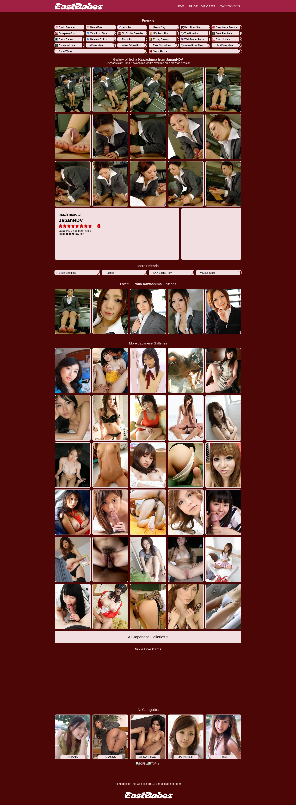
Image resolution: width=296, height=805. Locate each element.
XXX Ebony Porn (162, 272)
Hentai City (159, 27)
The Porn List (191, 33)
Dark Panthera (224, 33)
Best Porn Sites (193, 27)
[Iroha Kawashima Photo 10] (73, 184)
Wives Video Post (131, 45)
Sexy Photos (160, 51)
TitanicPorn (128, 39)
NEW (180, 6)
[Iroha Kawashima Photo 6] (110, 136)
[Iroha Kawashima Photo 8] (186, 136)
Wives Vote (96, 45)
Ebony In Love (67, 45)
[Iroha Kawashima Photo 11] (110, 184)
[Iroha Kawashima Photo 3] (186, 89)
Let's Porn (127, 27)
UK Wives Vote (224, 45)
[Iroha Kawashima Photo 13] (186, 184)
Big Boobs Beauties (133, 33)
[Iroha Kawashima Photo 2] (148, 89)
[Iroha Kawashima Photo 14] (223, 184)
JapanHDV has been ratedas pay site (75, 223)
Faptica (110, 272)
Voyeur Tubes (207, 272)
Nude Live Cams (148, 649)
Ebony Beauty (161, 39)
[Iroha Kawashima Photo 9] (223, 136)
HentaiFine (96, 27)
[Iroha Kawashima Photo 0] (73, 89)
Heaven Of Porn (99, 39)
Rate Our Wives (162, 45)
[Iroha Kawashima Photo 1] (110, 89)
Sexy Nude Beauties (227, 27)
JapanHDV (174, 59)
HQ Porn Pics (161, 33)
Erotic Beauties (67, 27)
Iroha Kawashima (143, 59)
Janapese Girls (67, 33)
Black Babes (66, 39)
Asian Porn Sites (193, 45)
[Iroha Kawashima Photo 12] (148, 184)
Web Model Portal (194, 39)
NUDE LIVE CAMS (202, 6)
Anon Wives (65, 51)
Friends (148, 20)
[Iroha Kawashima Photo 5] (73, 136)
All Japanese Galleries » (148, 637)
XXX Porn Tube (98, 33)
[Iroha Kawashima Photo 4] (223, 89)
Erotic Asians (223, 39)
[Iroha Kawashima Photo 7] (148, 136)
